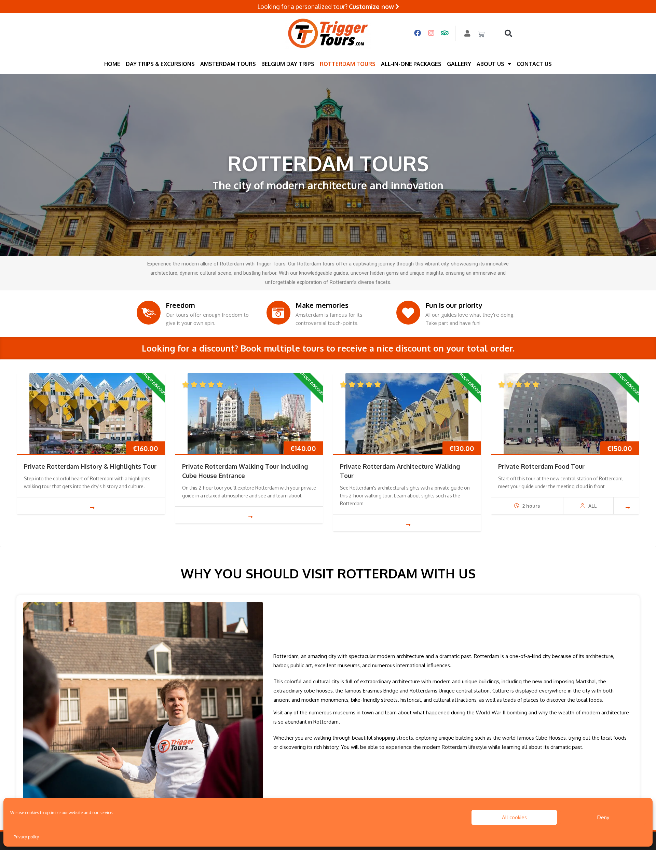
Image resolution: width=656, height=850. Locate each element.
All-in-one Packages (411, 63)
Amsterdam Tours (228, 63)
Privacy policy (26, 836)
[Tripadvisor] (445, 33)
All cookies (514, 817)
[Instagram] (431, 33)
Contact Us (534, 63)
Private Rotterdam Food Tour (541, 466)
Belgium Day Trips (287, 63)
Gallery (459, 63)
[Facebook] (417, 33)
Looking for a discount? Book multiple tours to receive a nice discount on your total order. (328, 348)
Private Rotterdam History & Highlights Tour (90, 466)
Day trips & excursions (160, 63)
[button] (508, 33)
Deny (603, 817)
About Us (490, 63)
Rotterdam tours (347, 63)
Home (112, 63)
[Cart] (481, 34)
